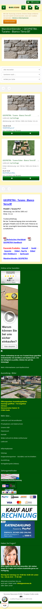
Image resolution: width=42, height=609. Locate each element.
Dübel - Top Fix (21, 251)
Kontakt (3, 434)
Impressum (5, 431)
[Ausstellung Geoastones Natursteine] (21, 387)
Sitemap (4, 453)
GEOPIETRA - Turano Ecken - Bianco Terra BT (19, 160)
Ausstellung (5, 460)
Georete (7, 251)
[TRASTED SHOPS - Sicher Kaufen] (9, 317)
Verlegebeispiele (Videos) (10, 464)
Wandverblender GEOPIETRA (15, 259)
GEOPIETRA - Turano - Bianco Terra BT (17, 115)
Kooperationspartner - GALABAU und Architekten (18, 457)
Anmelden (36, 2)
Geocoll (25, 248)
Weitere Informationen (20, 18)
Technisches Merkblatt (16, 240)
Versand (18, 130)
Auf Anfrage (14, 118)
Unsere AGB (5, 427)
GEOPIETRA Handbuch (12, 243)
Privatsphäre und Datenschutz (12, 424)
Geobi (33, 248)
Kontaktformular (7, 588)
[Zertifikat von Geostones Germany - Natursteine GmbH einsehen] (10, 277)
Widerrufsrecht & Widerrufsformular (14, 438)
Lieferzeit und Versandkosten (11, 420)
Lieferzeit (4, 442)
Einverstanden (10, 22)
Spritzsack (24, 254)
